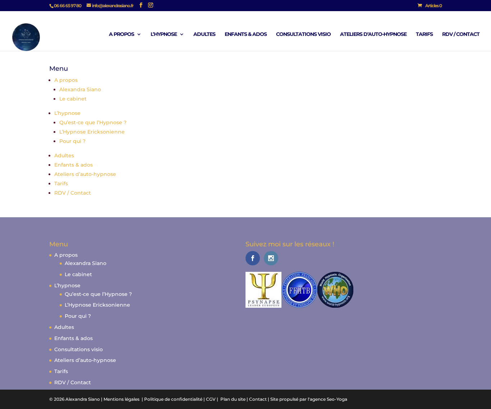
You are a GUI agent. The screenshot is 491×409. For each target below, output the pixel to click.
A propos (121, 34)
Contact (258, 399)
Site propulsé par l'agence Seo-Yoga (308, 399)
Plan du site (233, 399)
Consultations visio (303, 34)
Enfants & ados (246, 34)
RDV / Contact (460, 34)
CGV (211, 399)
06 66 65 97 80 (67, 5)
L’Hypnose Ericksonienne (92, 132)
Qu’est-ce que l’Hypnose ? (93, 122)
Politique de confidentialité (173, 399)
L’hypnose (164, 34)
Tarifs (424, 34)
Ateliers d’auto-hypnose (373, 34)
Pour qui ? (72, 141)
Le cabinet (73, 99)
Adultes (204, 34)
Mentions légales (121, 399)
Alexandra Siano (80, 89)
